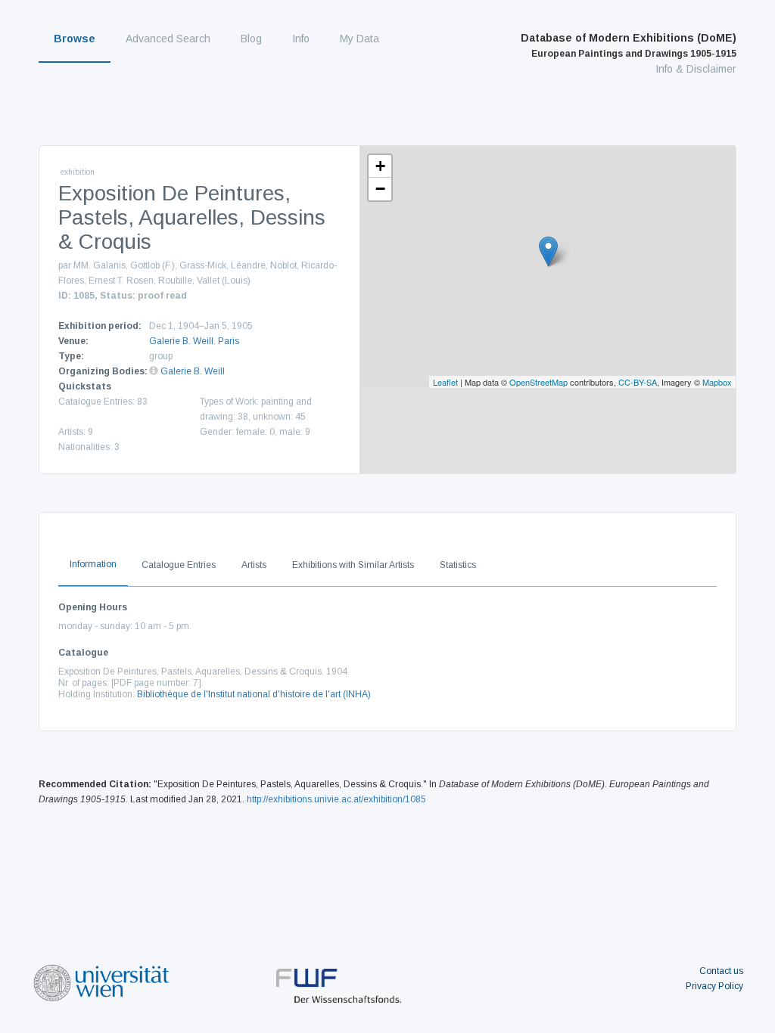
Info (301, 39)
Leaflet (445, 382)
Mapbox (717, 382)
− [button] (380, 188)
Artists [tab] (253, 565)
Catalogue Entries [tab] (179, 565)
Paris (228, 341)
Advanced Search (168, 39)
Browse (74, 39)
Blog (251, 39)
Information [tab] (93, 564)
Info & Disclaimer (695, 69)
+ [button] (380, 166)
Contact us (721, 971)
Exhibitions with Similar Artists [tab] (353, 565)
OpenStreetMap (538, 382)
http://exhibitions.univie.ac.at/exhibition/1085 (336, 799)
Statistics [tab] (458, 565)
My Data (359, 39)
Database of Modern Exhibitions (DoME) (628, 45)
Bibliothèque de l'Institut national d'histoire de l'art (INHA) (254, 694)
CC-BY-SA (637, 382)
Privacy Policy (714, 986)
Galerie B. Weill (181, 341)
